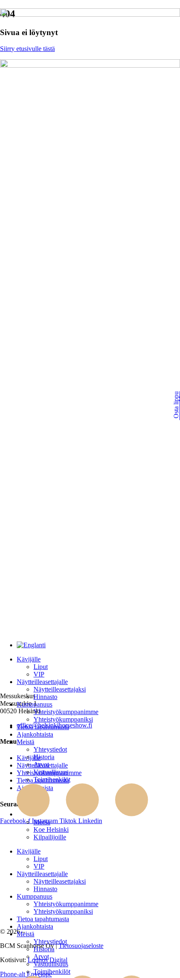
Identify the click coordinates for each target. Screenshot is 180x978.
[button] (98, 659)
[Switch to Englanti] (31, 645)
